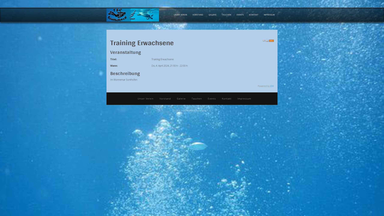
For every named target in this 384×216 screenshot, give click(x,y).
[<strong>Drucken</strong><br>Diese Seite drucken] (267, 40)
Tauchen (226, 15)
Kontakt (253, 15)
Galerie (212, 15)
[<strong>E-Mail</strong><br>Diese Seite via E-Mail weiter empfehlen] (264, 40)
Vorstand (198, 15)
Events (240, 15)
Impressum (269, 15)
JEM (272, 86)
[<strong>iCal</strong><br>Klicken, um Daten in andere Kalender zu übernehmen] (271, 40)
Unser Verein (180, 15)
